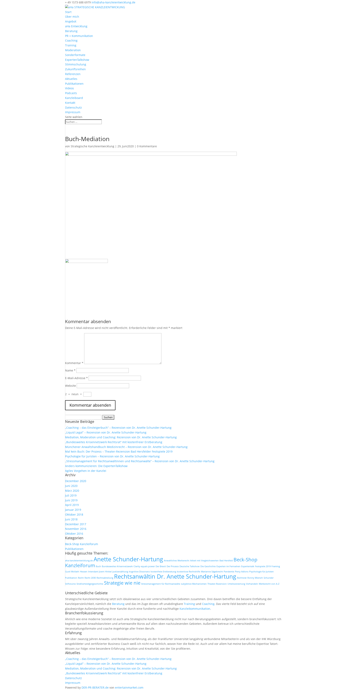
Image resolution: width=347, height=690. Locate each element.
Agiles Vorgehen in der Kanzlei (85, 471)
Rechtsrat (242, 577)
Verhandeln (252, 583)
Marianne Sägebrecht (212, 571)
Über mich (72, 16)
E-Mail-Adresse (76, 378)
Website (70, 386)
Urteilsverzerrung (236, 583)
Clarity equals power (144, 566)
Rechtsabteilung (105, 577)
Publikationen (74, 83)
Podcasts (71, 93)
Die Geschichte (208, 566)
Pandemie (229, 571)
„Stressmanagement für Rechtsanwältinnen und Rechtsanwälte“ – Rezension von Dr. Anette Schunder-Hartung (139, 461)
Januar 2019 (73, 510)
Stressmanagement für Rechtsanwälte (160, 583)
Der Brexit (161, 566)
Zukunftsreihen (75, 69)
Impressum (72, 112)
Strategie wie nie (122, 582)
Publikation (71, 577)
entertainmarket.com (129, 687)
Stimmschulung (75, 64)
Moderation (73, 50)
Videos (69, 88)
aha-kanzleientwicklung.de (79, 560)
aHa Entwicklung (76, 26)
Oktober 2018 (74, 514)
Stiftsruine (70, 583)
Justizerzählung (120, 571)
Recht (81, 577)
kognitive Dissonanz (139, 571)
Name (70, 370)
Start (68, 12)
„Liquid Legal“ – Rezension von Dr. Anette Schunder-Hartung (105, 432)
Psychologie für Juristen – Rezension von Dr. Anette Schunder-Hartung (112, 456)
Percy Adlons (241, 571)
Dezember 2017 (75, 524)
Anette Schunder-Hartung (128, 559)
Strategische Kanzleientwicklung (92, 146)
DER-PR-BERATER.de (95, 687)
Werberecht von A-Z (269, 583)
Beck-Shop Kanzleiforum (81, 544)
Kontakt (70, 103)
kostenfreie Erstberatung (163, 571)
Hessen (83, 571)
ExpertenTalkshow (77, 60)
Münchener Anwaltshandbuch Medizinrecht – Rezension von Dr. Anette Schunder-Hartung (126, 447)
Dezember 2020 (75, 481)
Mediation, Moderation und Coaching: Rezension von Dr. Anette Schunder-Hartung (121, 437)
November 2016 (75, 529)
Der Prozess (173, 566)
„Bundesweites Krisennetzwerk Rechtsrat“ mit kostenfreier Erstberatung (113, 442)
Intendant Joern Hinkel (100, 571)
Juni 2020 (71, 486)
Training (70, 45)
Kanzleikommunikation (195, 609)
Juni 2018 (71, 519)
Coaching (71, 40)
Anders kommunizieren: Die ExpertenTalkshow (96, 466)
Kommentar (74, 363)
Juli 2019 (71, 495)
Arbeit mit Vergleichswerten (204, 560)
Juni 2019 (71, 500)
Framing (275, 566)
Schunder (269, 577)
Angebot (70, 21)
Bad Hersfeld (226, 560)
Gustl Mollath (72, 571)
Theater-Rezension (217, 583)
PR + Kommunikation (79, 36)
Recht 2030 (90, 577)
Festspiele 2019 (263, 566)
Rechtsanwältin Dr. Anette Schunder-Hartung (175, 576)
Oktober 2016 (74, 533)
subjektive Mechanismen (194, 583)
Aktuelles (71, 79)
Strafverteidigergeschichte (90, 583)
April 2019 (72, 505)
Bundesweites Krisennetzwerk (117, 566)
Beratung (71, 31)
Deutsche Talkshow (190, 566)
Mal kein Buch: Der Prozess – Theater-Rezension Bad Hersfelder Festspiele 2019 (118, 451)
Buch (98, 566)
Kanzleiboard (74, 98)
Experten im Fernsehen (228, 566)
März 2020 (72, 491)
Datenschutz (73, 107)
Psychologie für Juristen (261, 571)
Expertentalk (247, 566)
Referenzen (73, 74)
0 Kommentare (147, 146)
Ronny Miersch (255, 577)
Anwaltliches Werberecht (176, 560)
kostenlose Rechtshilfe (188, 571)
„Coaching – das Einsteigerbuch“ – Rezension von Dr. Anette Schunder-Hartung (118, 427)
